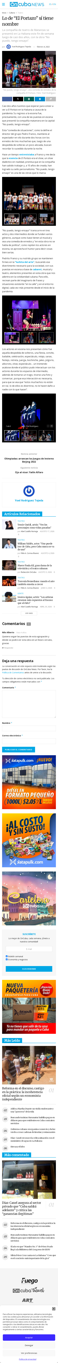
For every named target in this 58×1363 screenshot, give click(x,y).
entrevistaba (26, 154)
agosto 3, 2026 (45, 572)
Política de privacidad (27, 1359)
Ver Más (29, 613)
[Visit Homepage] (27, 4)
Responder (8, 648)
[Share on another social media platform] (51, 99)
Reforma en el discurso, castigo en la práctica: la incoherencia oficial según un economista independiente (23, 1094)
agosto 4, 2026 (47, 553)
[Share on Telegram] (40, 99)
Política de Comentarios (13, 672)
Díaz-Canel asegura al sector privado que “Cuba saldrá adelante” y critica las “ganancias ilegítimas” (21, 1208)
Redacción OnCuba (28, 572)
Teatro (20, 13)
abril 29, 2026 (46, 607)
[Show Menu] (3, 4)
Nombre (7, 723)
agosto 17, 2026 (47, 531)
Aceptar (29, 1337)
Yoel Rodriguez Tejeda (21, 46)
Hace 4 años (21, 632)
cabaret (37, 269)
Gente (21, 593)
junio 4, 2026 (46, 588)
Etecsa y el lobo (18, 1146)
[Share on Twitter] (18, 99)
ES (50, 4)
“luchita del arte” (24, 262)
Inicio (4, 13)
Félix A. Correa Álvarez (30, 553)
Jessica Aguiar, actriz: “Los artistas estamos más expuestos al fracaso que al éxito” (35, 600)
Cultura (12, 13)
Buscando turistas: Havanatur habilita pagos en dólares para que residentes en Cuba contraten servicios (33, 1120)
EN (54, 4)
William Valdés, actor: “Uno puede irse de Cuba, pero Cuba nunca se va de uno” (36, 546)
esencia (13, 158)
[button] (53, 1308)
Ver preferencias (29, 1353)
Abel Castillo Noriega (29, 531)
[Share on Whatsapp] (29, 99)
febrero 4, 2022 (43, 46)
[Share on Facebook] (7, 99)
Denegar (29, 1345)
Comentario (9, 687)
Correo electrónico (12, 735)
